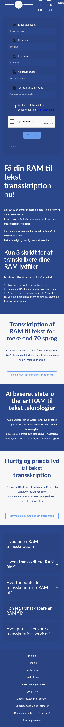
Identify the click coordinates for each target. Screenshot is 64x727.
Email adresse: (27, 24)
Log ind (12, 146)
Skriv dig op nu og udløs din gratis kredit (32, 516)
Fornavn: (23, 40)
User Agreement (45, 109)
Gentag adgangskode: (31, 87)
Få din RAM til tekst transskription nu (32, 374)
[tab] (32, 544)
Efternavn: (24, 56)
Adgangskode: (26, 72)
